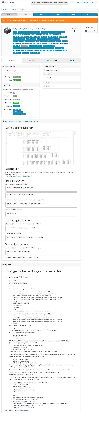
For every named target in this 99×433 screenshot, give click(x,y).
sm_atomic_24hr (17, 43)
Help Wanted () (17, 109)
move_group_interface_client (33, 32)
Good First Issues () (18, 112)
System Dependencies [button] (60, 2)
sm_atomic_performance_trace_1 (52, 38)
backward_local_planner (19, 34)
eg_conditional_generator (19, 38)
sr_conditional (26, 52)
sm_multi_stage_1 (59, 48)
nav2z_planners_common (54, 34)
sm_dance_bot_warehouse (49, 45)
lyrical (57, 14)
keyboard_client (21, 32)
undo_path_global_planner (34, 36)
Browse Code (91, 31)
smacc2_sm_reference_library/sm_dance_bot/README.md (21, 121)
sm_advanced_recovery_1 (55, 41)
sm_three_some (62, 50)
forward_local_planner (42, 34)
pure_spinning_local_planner (20, 36)
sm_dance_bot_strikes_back (35, 45)
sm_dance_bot (20, 28)
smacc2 (15, 32)
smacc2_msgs (40, 38)
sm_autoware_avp (48, 43)
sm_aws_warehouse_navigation (60, 43)
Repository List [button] (47, 2)
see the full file (24, 410)
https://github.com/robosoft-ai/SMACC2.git (23, 89)
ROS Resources (82, 2)
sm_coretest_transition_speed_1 (41, 41)
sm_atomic (64, 41)
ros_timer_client (62, 36)
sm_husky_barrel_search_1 (48, 48)
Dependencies (53, 60)
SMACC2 (40, 29)
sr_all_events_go (17, 52)
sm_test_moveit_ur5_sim (51, 50)
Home (4, 9)
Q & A (73, 60)
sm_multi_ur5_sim (18, 50)
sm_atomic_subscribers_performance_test (23, 41)
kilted (41, 14)
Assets (32, 60)
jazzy (25, 14)
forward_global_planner (31, 34)
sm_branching (17, 45)
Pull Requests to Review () (19, 114)
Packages (11, 9)
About (94, 2)
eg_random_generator (31, 38)
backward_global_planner (58, 32)
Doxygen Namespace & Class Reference (20, 176)
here (37, 257)
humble (9, 14)
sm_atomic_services (37, 43)
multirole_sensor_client (46, 32)
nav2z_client (44, 36)
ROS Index (9, 2)
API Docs (90, 27)
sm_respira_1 (41, 50)
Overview (12, 60)
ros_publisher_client (53, 36)
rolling (73, 14)
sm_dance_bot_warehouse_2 (20, 48)
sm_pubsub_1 (34, 50)
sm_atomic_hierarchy (27, 43)
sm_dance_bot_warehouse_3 (34, 48)
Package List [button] (36, 2)
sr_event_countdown (34, 52)
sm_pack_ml (26, 50)
